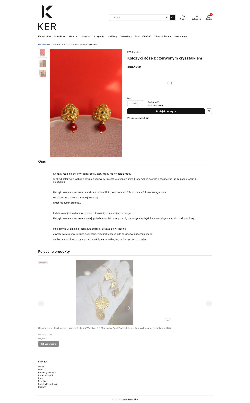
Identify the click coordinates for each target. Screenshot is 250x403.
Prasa (41, 378)
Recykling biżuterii (47, 372)
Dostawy (42, 387)
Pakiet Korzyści (45, 375)
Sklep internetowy (124, 399)
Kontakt (41, 369)
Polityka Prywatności (48, 384)
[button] (172, 17)
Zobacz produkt (48, 344)
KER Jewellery (44, 44)
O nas (41, 366)
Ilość (129, 98)
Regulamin (43, 381)
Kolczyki (56, 44)
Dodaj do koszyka (166, 111)
